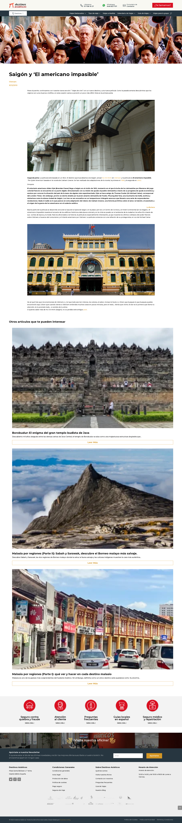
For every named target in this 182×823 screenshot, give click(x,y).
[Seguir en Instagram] (19, 779)
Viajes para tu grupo (161, 13)
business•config (65, 820)
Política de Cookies (130, 819)
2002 (139, 180)
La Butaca (151, 207)
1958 (122, 180)
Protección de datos (60, 779)
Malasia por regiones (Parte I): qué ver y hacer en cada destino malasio (62, 674)
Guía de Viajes (143, 13)
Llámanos (89, 5)
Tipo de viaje (93, 13)
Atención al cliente (60, 718)
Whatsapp (112, 5)
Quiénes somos (101, 771)
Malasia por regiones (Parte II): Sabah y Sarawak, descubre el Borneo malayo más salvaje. (74, 553)
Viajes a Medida (109, 13)
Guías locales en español (122, 718)
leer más (93, 442)
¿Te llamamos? (162, 5)
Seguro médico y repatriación (152, 718)
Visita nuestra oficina (103, 775)
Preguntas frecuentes (91, 718)
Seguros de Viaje (58, 790)
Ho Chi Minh (107, 178)
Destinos (17, 13)
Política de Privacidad (147, 819)
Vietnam (12, 82)
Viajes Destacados (77, 13)
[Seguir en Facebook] (15, 779)
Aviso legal (56, 775)
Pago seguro (57, 786)
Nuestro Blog (101, 790)
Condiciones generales (61, 771)
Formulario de (132, 5)
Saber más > (29, 723)
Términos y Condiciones (165, 819)
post (85, 310)
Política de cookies (59, 782)
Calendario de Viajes (125, 13)
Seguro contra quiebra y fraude (29, 718)
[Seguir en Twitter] (10, 779)
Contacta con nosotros (104, 779)
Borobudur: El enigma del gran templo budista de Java (50, 432)
